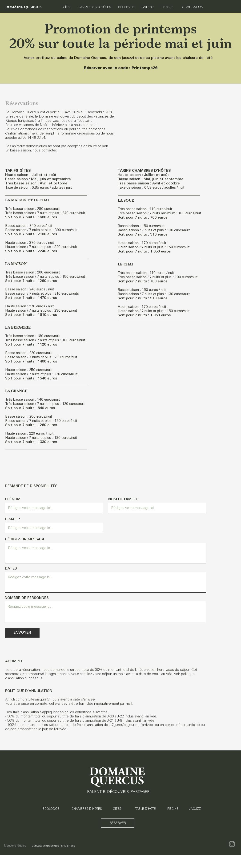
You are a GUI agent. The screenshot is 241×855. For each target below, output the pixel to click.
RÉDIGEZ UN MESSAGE (25, 539)
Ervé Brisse (68, 845)
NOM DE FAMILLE (123, 499)
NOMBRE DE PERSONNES (27, 597)
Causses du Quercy (156, 823)
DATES (11, 568)
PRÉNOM (12, 499)
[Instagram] (232, 844)
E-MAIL (11, 519)
